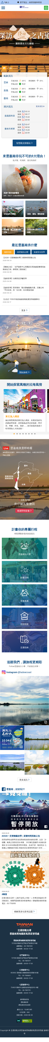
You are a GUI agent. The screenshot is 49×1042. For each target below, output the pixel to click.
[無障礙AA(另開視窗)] (27, 1021)
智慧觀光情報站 (23, 142)
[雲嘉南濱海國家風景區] (25, 8)
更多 (23, 310)
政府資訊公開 (22, 252)
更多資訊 (39, 106)
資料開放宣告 (24, 999)
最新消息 (8, 252)
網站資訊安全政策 (24, 1005)
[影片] (10, 68)
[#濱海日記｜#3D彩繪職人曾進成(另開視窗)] (12, 762)
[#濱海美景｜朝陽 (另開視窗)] (36, 762)
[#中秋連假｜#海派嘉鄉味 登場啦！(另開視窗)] (12, 737)
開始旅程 (23, 372)
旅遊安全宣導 (39, 252)
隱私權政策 (24, 1002)
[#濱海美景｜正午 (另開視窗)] (36, 737)
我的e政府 (18, 1021)
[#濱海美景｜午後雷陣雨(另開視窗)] (24, 700)
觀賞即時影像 (23, 510)
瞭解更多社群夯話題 (23, 911)
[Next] (45, 410)
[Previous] (3, 410)
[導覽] (3, 8)
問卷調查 (46, 8)
